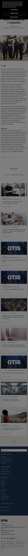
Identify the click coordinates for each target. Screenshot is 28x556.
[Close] (25, 2)
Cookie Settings (14, 9)
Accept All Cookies (14, 17)
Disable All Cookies (14, 13)
